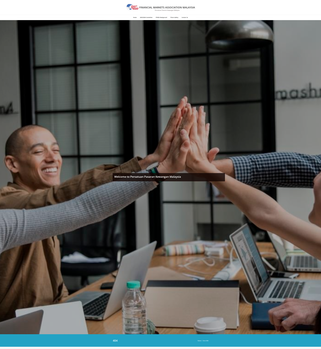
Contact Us (185, 17)
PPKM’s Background (161, 17)
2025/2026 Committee (146, 17)
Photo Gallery (174, 17)
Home (135, 17)
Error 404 (205, 340)
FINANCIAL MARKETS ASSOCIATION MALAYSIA (167, 7)
